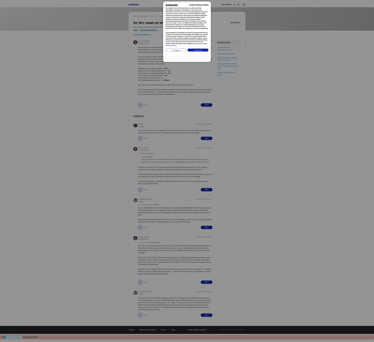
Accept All (198, 50)
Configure (176, 50)
